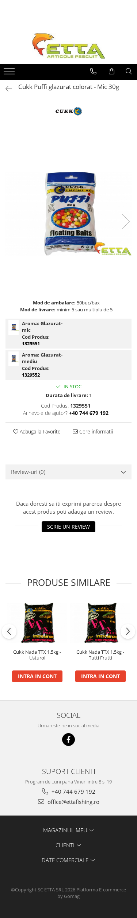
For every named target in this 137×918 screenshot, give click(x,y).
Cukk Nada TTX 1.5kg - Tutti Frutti (100, 655)
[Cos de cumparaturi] (111, 71)
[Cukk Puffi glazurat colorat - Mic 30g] (68, 214)
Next (126, 221)
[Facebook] (68, 739)
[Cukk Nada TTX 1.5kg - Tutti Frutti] (100, 623)
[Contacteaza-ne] (93, 71)
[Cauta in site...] (129, 71)
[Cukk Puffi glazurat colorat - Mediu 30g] (13, 358)
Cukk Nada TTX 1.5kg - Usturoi (37, 655)
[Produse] (10, 73)
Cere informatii (95, 431)
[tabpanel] (68, 214)
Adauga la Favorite (39, 431)
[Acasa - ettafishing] (68, 46)
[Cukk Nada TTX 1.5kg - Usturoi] (37, 623)
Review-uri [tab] (28, 471)
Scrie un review (68, 526)
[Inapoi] (5, 89)
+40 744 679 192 (72, 791)
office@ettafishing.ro (72, 801)
